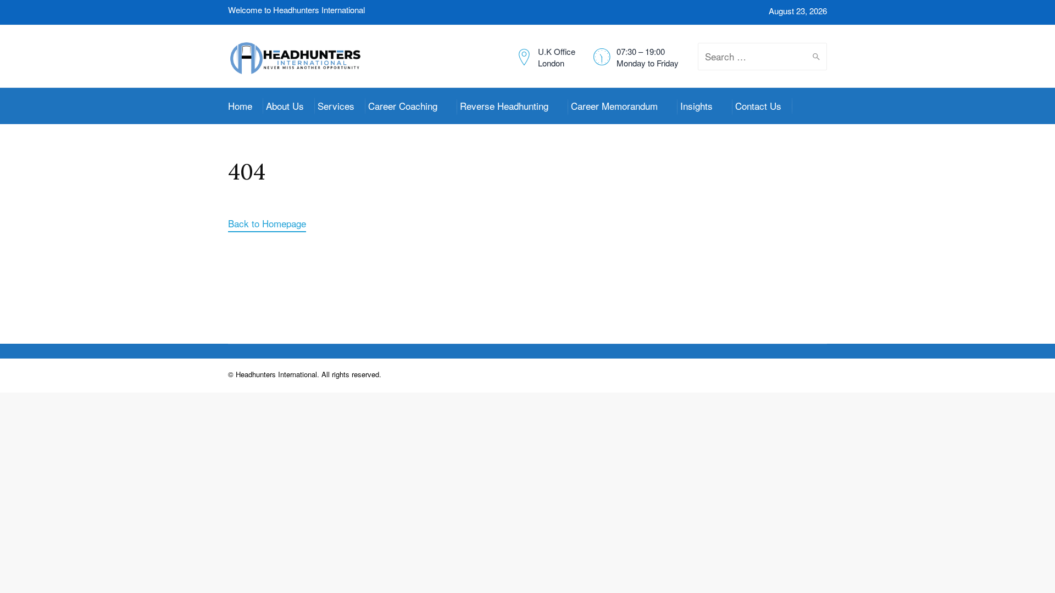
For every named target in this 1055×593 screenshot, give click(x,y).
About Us (285, 106)
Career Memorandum (614, 106)
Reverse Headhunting (504, 106)
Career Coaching (402, 106)
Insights (696, 106)
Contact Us (758, 106)
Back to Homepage (267, 223)
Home (240, 106)
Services (336, 106)
